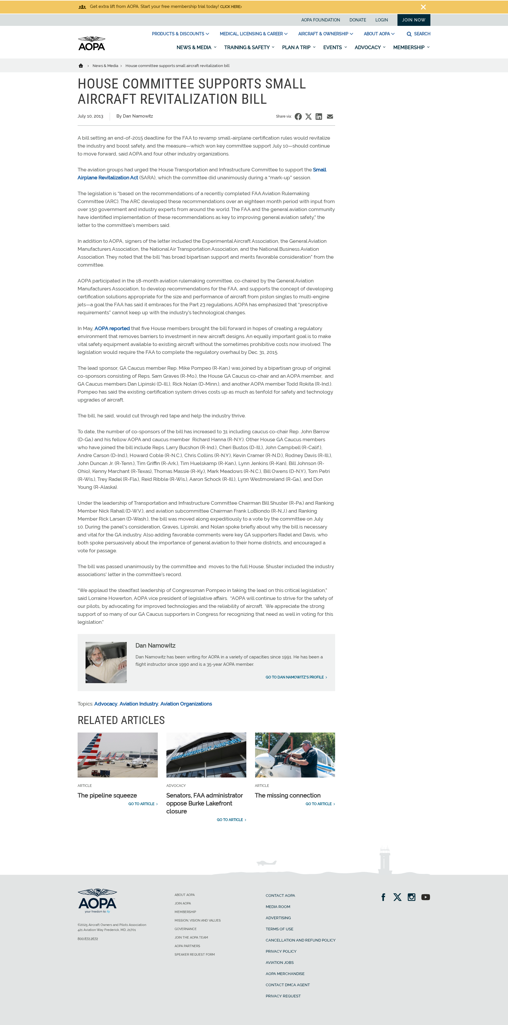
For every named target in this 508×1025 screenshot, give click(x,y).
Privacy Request (283, 996)
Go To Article (141, 804)
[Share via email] (330, 116)
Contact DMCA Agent (288, 985)
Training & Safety (247, 47)
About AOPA (377, 33)
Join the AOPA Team (191, 937)
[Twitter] (399, 898)
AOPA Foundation (320, 20)
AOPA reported (112, 328)
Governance (186, 929)
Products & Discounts (178, 33)
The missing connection (288, 795)
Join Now (414, 20)
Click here (230, 7)
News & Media (195, 47)
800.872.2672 (88, 939)
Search (421, 33)
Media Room (278, 906)
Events (333, 47)
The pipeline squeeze (107, 795)
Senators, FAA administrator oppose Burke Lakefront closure (204, 803)
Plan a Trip (297, 47)
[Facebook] (385, 898)
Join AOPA (183, 903)
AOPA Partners (187, 946)
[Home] (84, 65)
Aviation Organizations (186, 704)
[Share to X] (308, 116)
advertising (278, 918)
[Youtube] (425, 898)
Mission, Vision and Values (198, 920)
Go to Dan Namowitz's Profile (295, 677)
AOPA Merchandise (285, 974)
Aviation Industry (139, 704)
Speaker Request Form (195, 955)
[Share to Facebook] (298, 116)
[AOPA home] (92, 49)
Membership (409, 47)
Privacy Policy (281, 951)
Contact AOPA (280, 895)
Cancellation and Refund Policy (301, 940)
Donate (358, 20)
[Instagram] (413, 898)
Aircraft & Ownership (323, 33)
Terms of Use (279, 929)
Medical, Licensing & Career (251, 33)
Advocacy (368, 47)
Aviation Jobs (280, 962)
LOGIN (381, 20)
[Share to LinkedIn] (318, 116)
